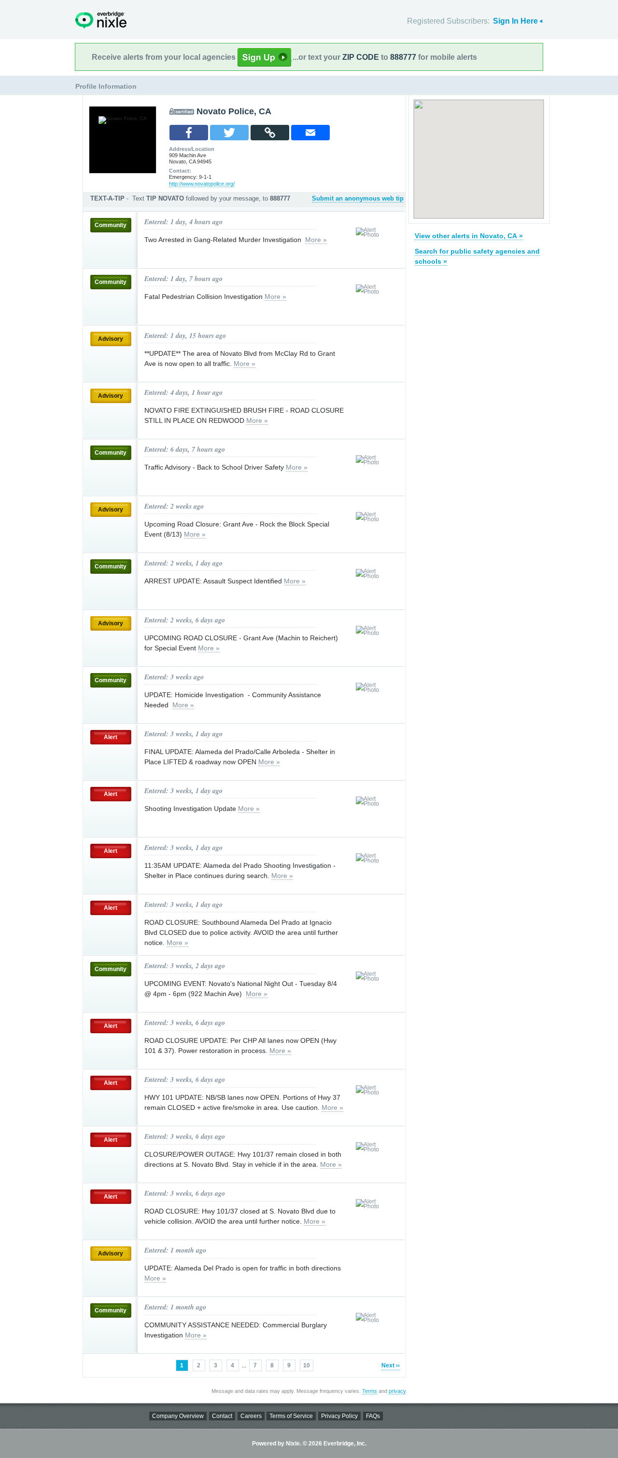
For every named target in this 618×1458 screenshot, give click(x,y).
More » (316, 239)
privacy (397, 1391)
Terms (369, 1391)
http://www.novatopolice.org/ (202, 184)
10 (306, 1365)
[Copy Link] (270, 132)
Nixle (100, 20)
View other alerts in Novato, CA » (469, 236)
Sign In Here (515, 21)
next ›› (390, 1365)
